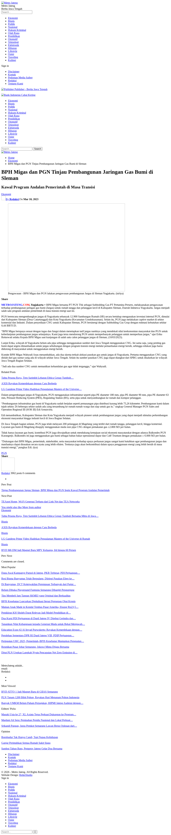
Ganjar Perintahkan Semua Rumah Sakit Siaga (25, 742)
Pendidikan (14, 36)
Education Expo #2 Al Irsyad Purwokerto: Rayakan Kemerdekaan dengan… (41, 629)
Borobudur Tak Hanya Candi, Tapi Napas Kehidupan (29, 737)
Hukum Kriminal (17, 30)
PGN (4, 453)
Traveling (13, 57)
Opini (11, 54)
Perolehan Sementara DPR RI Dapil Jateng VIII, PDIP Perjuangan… (37, 635)
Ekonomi (13, 18)
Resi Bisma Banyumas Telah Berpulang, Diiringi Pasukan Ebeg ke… (37, 578)
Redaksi (12, 80)
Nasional (12, 27)
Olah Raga (13, 33)
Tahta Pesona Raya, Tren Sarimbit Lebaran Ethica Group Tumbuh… (37, 377)
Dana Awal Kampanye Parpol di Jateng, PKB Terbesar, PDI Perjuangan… (40, 572)
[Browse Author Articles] (8, 470)
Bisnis (11, 21)
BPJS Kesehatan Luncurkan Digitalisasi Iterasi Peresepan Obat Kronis (38, 601)
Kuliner (12, 60)
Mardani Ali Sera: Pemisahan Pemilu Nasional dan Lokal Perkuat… (37, 720)
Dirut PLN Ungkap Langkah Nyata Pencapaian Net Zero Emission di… (39, 652)
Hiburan (12, 48)
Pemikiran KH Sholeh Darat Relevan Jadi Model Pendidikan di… (36, 612)
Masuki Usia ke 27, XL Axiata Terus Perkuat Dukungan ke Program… (38, 714)
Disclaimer (13, 71)
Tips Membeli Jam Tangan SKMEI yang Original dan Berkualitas (35, 595)
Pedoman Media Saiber (20, 77)
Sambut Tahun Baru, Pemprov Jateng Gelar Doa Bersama (31, 748)
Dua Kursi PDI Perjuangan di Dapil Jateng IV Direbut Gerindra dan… (38, 618)
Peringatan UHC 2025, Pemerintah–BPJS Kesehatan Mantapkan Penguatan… (42, 641)
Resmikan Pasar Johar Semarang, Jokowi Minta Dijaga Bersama (35, 646)
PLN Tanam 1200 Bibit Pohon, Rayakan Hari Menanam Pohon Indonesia (40, 697)
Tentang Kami (15, 83)
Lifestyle (12, 51)
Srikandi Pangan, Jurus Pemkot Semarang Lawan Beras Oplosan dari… (39, 725)
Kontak (12, 74)
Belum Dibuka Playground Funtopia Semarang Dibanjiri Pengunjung (37, 590)
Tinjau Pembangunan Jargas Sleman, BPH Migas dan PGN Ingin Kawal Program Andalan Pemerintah (55, 490)
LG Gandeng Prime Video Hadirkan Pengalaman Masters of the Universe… (41, 389)
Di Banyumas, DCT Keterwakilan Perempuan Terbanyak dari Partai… (38, 584)
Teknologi (13, 42)
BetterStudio (25, 775)
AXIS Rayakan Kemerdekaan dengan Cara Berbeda (29, 383)
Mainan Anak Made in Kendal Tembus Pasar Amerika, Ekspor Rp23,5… (39, 607)
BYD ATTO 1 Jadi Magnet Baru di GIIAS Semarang (29, 691)
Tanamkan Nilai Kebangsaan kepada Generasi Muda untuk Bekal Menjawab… (43, 624)
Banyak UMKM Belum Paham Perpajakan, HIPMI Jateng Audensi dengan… (42, 703)
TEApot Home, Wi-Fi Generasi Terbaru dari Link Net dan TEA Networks (40, 501)
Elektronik (13, 45)
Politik (11, 24)
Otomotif (13, 39)
